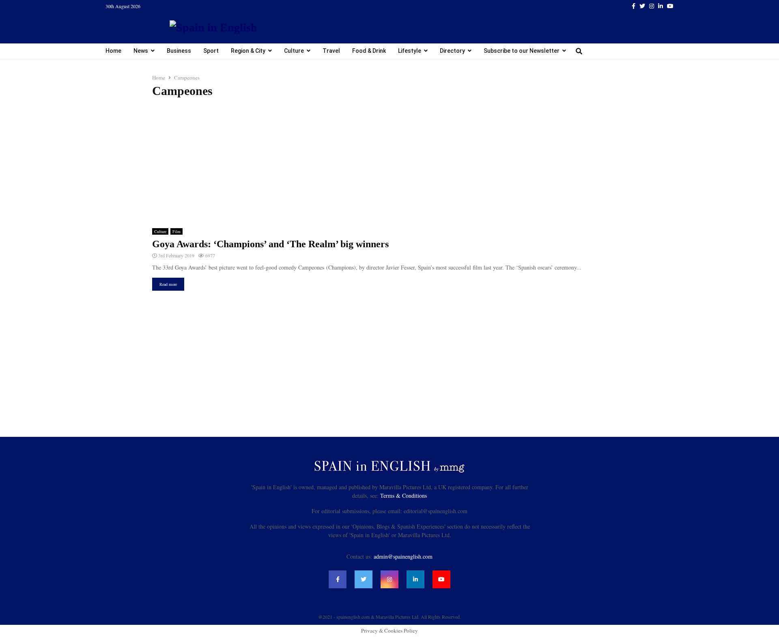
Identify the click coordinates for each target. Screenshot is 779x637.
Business (179, 51)
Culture (294, 51)
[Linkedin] (415, 579)
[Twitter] (363, 579)
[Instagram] (389, 579)
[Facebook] (337, 579)
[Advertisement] (389, 163)
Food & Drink (369, 51)
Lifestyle (409, 51)
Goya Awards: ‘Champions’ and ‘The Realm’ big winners (270, 244)
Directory (452, 51)
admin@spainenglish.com (403, 556)
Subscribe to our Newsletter (522, 51)
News (140, 51)
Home (113, 51)
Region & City (248, 51)
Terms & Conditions (403, 495)
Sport (211, 51)
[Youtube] (441, 579)
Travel (331, 51)
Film (176, 231)
